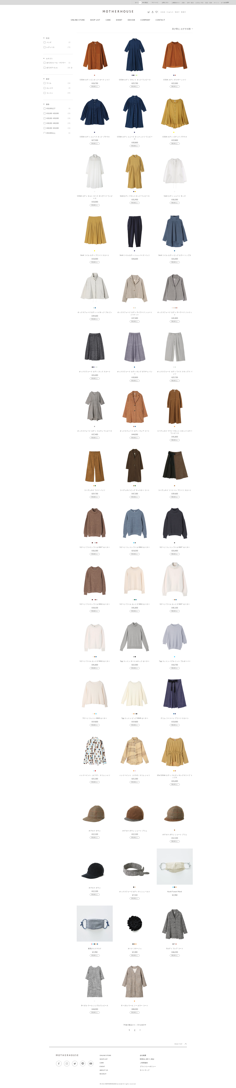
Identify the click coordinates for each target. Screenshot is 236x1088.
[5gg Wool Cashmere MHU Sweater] (135, 579)
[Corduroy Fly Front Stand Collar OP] (175, 406)
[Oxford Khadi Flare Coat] (135, 406)
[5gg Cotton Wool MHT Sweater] (175, 522)
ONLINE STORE (78, 20)
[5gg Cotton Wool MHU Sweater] (135, 522)
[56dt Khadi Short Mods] (175, 171)
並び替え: (181, 29)
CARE (108, 20)
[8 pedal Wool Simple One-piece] (95, 981)
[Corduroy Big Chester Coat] (135, 465)
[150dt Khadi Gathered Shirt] (175, 55)
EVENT (119, 20)
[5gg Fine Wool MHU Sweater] (95, 579)
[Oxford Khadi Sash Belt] (135, 867)
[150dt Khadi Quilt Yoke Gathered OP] (95, 171)
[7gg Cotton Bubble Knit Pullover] (175, 636)
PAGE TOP (179, 1044)
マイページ (155, 2)
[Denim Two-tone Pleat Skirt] (175, 693)
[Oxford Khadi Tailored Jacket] (175, 287)
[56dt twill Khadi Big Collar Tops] (175, 230)
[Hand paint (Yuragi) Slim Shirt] (135, 750)
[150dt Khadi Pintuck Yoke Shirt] (95, 55)
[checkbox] (58, 42)
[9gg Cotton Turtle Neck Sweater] (135, 636)
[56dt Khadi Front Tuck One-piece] (135, 171)
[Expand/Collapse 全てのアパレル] (71, 68)
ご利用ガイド (176, 2)
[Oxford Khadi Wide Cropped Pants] (175, 347)
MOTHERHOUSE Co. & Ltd (113, 1084)
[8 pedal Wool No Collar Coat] (135, 981)
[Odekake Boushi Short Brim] (135, 810)
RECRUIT (103, 1074)
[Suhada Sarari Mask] (95, 924)
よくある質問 (225, 2)
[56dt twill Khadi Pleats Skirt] (95, 230)
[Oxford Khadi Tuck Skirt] (95, 347)
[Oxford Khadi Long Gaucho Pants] (135, 347)
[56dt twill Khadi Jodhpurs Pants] (135, 230)
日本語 (163, 12)
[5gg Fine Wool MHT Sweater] (95, 522)
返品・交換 (208, 2)
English (170, 12)
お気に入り (165, 2)
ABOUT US (104, 1070)
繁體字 (183, 12)
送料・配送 (190, 2)
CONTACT (160, 20)
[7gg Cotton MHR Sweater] (95, 693)
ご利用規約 (144, 1063)
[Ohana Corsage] (135, 924)
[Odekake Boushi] (95, 810)
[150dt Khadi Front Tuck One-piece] (135, 55)
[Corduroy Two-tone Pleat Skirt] (175, 465)
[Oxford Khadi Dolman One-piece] (95, 406)
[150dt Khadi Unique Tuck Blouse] (95, 112)
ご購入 (183, 2)
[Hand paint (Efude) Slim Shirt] (95, 750)
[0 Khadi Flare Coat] (175, 924)
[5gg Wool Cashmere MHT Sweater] (175, 579)
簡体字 (177, 12)
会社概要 (143, 1055)
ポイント (216, 2)
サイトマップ (144, 1070)
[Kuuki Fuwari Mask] (175, 867)
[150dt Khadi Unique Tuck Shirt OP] (135, 112)
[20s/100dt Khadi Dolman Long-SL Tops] (175, 750)
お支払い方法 (199, 2)
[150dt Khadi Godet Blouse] (175, 112)
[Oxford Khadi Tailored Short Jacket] (135, 287)
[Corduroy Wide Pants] (95, 465)
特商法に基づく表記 (147, 1059)
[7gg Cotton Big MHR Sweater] (135, 693)
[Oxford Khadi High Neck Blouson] (95, 287)
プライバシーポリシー (148, 1066)
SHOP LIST (95, 20)
